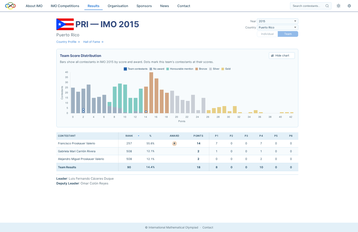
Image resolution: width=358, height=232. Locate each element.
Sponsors (144, 6)
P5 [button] (276, 135)
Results (93, 6)
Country (250, 27)
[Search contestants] (327, 6)
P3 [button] (246, 135)
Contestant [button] (67, 135)
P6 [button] (291, 135)
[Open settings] (349, 6)
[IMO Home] (10, 6)
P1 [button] (216, 135)
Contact (183, 6)
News (164, 6)
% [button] (150, 135)
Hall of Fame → (93, 41)
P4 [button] (261, 135)
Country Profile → (68, 41)
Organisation (118, 6)
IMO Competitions (65, 6)
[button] (129, 136)
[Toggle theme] (338, 6)
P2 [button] (231, 135)
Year (253, 21)
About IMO (34, 6)
